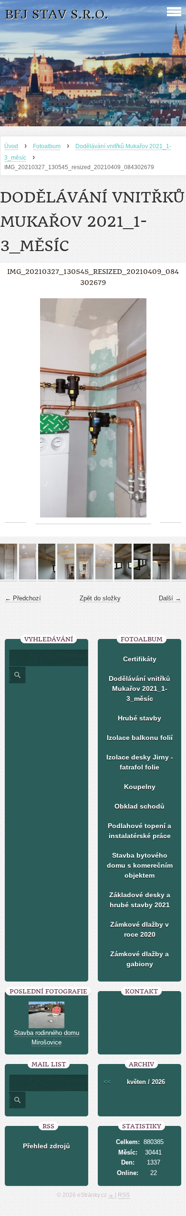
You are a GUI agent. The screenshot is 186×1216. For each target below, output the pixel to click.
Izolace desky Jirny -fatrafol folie (139, 762)
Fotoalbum (47, 146)
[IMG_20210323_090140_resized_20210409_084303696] (104, 577)
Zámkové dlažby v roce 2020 (139, 929)
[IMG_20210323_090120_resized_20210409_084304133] (46, 577)
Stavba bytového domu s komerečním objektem (140, 865)
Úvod (11, 146)
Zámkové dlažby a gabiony (139, 959)
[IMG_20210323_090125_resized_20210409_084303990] (65, 577)
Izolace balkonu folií (140, 737)
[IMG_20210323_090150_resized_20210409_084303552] (123, 577)
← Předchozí (23, 598)
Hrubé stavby (139, 718)
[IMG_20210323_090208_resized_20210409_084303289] (161, 577)
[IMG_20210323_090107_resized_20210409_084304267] (27, 577)
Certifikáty (139, 659)
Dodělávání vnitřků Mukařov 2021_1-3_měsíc (139, 688)
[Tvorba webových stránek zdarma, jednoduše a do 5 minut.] (111, 1196)
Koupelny (139, 786)
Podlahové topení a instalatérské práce (139, 831)
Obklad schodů (139, 806)
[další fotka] (170, 408)
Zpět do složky (100, 598)
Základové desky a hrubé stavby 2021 (139, 900)
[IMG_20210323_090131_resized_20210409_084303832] (84, 577)
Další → (170, 598)
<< (107, 1081)
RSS (124, 1195)
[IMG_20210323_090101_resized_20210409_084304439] (8, 577)
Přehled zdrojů (46, 1146)
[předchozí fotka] (15, 408)
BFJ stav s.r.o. (56, 14)
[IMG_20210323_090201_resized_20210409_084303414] (142, 577)
